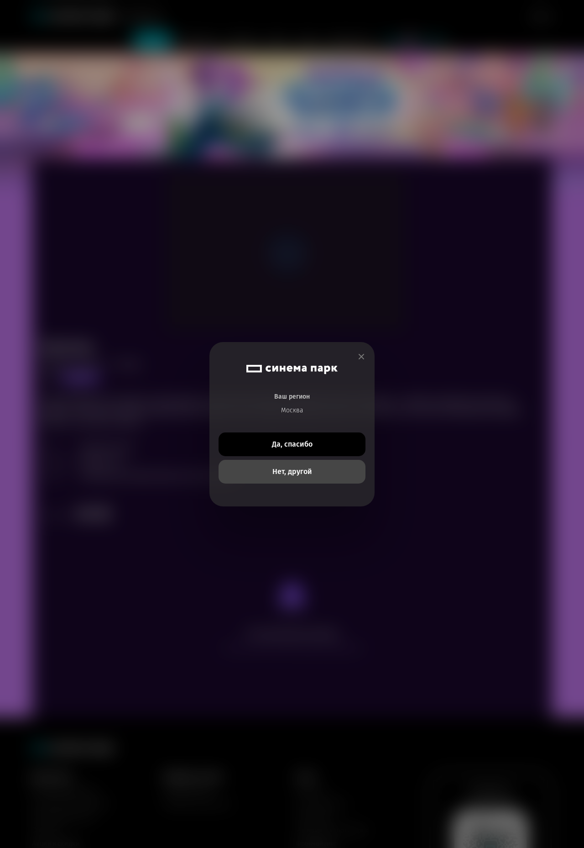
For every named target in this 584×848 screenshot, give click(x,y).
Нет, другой (292, 471)
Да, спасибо (292, 444)
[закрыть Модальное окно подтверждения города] (361, 357)
